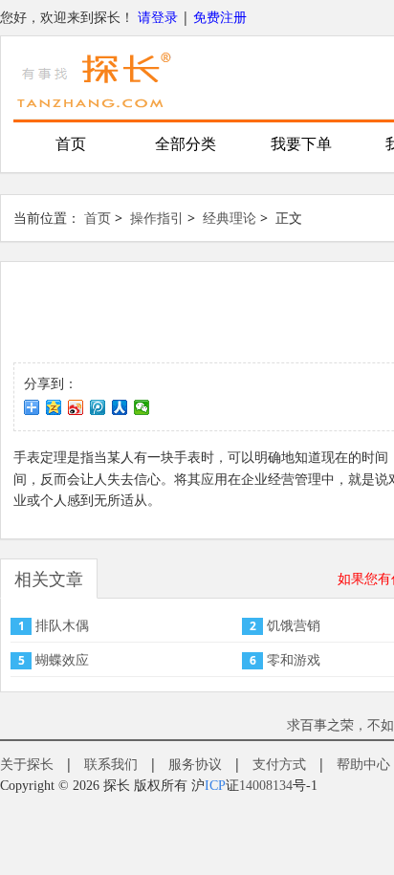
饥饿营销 (293, 625)
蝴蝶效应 (62, 659)
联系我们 (111, 764)
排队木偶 (62, 625)
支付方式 (279, 764)
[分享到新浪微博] (76, 407)
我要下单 (301, 144)
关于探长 (27, 764)
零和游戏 (293, 659)
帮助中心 (363, 764)
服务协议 (195, 764)
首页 (70, 144)
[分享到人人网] (120, 407)
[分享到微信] (142, 407)
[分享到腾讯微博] (98, 407)
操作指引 (157, 217)
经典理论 (229, 217)
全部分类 (185, 144)
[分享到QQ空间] (54, 407)
